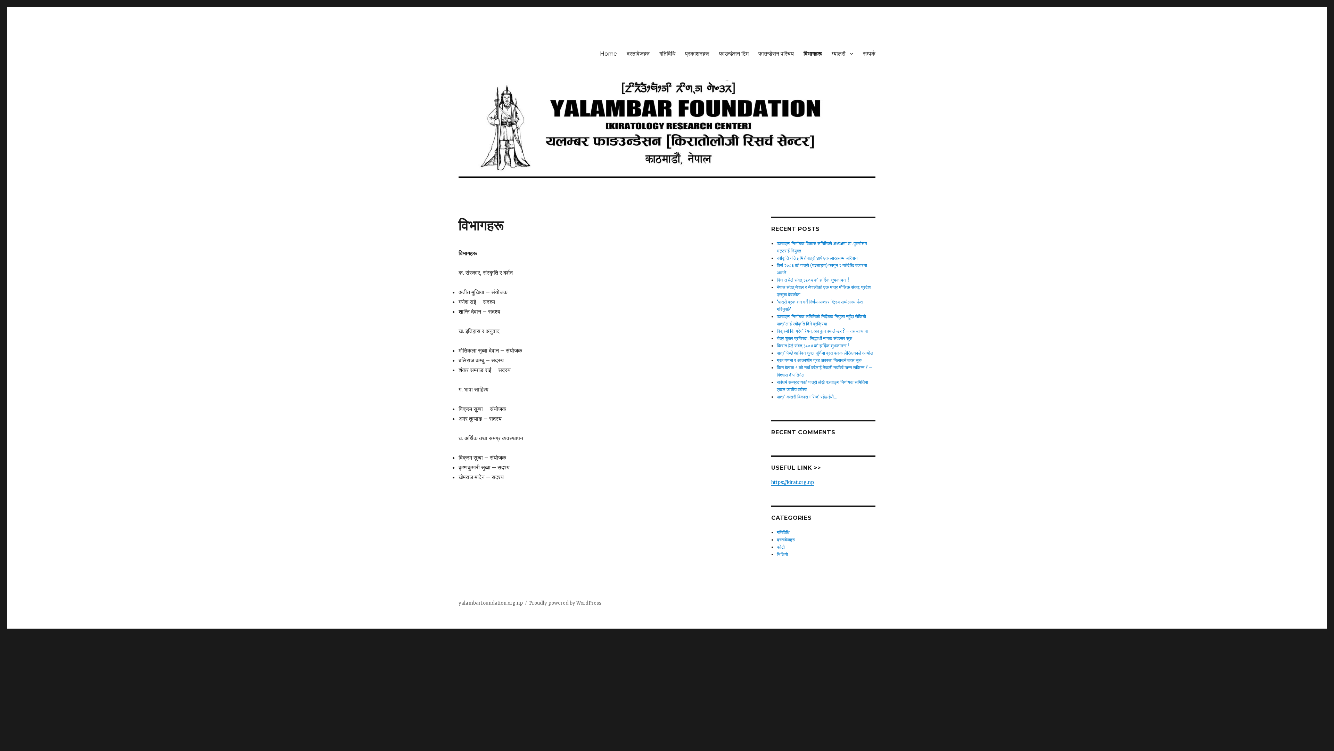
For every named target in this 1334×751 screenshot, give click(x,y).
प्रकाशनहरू (697, 53)
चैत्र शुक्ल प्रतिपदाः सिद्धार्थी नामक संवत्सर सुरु (814, 338)
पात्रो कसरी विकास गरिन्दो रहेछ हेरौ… (807, 397)
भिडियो (782, 554)
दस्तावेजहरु (638, 53)
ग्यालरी (839, 53)
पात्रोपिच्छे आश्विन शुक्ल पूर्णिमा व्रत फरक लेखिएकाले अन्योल (825, 353)
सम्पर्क (869, 53)
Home (608, 53)
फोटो (781, 547)
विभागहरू (813, 53)
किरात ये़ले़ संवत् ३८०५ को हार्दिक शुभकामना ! (813, 280)
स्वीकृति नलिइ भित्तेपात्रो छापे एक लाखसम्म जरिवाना (817, 258)
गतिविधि (667, 53)
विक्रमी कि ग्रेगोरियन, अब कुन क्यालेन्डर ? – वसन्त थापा (822, 331)
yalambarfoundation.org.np (491, 603)
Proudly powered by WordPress (565, 603)
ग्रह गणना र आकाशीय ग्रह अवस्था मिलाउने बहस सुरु (819, 360)
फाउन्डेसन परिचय (776, 53)
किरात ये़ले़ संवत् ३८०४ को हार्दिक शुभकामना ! (813, 346)
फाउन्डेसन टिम (734, 53)
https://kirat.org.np (792, 482)
